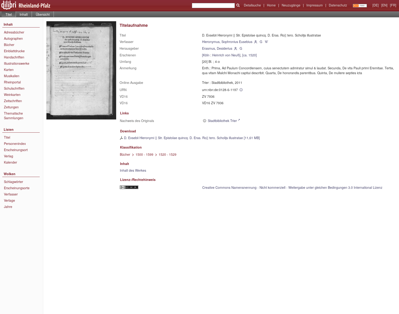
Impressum (314, 5)
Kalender (10, 162)
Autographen (13, 38)
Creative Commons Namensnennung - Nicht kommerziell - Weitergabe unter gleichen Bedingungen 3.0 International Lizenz (292, 187)
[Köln (205, 55)
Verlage (9, 200)
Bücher (9, 44)
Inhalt (24, 14)
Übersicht (43, 14)
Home (271, 5)
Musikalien (11, 75)
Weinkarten (12, 94)
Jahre (8, 206)
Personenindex (15, 143)
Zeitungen (11, 107)
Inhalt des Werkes (133, 170)
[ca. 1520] (249, 55)
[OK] (238, 5)
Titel (7, 137)
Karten (9, 69)
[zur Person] (255, 41)
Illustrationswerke (16, 63)
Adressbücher (14, 32)
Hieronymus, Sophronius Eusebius (227, 41)
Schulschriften (14, 88)
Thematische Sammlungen (13, 115)
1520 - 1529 (167, 154)
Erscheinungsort (16, 149)
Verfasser (11, 194)
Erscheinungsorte (17, 188)
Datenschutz (338, 5)
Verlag (8, 156)
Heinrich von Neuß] (226, 55)
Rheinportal (12, 82)
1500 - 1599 (144, 154)
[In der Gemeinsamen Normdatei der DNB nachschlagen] (261, 41)
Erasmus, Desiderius (217, 48)
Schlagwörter (13, 181)
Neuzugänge (291, 5)
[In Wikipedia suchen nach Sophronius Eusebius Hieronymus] (266, 41)
